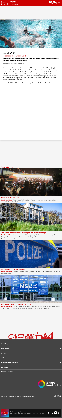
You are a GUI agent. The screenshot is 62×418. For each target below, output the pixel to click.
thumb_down (53, 413)
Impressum (4, 396)
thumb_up (58, 413)
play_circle (55, 413)
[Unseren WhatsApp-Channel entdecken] (55, 396)
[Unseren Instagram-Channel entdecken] (60, 396)
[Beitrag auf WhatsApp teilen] (8, 53)
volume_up (48, 413)
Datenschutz (13, 396)
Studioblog (4, 344)
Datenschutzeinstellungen (26, 396)
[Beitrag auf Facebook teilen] (11, 53)
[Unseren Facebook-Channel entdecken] (58, 396)
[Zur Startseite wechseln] (5, 3)
